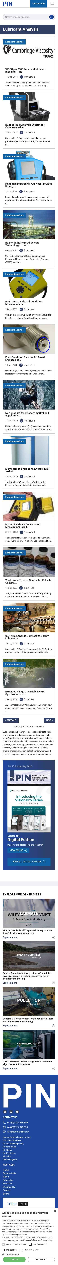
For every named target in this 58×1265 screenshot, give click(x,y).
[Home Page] (7, 4)
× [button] (55, 1211)
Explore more (10, 937)
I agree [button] (14, 1259)
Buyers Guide (9, 1173)
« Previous (10, 720)
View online (16, 850)
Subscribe (8, 1180)
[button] (3, 1244)
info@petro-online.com (18, 1131)
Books (6, 1193)
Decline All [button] (41, 1259)
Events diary (9, 1187)
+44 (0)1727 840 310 (17, 1127)
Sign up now (38, 4)
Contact (6, 1190)
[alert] (29, 1236)
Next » (49, 720)
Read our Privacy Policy (42, 1240)
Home (6, 1170)
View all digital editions (27, 861)
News (6, 1176)
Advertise (8, 1183)
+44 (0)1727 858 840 (17, 1122)
